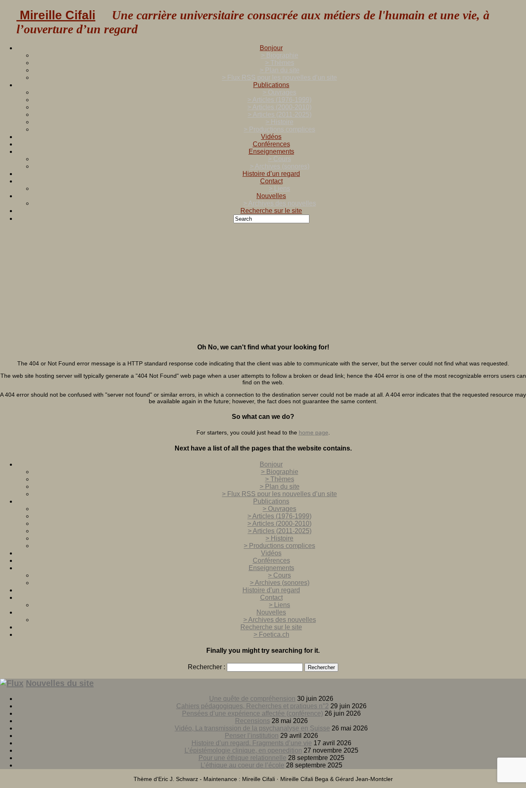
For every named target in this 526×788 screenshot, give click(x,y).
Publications (271, 84)
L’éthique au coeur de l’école (242, 765)
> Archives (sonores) (279, 166)
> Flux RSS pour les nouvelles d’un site (279, 77)
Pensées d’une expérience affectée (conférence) (252, 713)
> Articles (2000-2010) (279, 107)
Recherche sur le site (271, 210)
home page (313, 432)
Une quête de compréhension (252, 698)
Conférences (271, 144)
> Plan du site (280, 70)
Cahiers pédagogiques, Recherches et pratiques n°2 (252, 705)
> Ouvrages (279, 92)
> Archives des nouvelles (279, 203)
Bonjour (271, 47)
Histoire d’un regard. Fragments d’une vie (251, 742)
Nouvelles (271, 195)
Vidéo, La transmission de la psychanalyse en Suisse (252, 728)
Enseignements (271, 151)
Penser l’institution (252, 735)
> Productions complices (279, 129)
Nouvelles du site (60, 683)
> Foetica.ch (271, 634)
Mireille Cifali (55, 15)
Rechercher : (206, 666)
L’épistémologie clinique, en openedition (243, 750)
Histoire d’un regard (271, 173)
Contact (271, 181)
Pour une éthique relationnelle (242, 757)
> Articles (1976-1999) (279, 99)
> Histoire (279, 121)
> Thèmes (279, 62)
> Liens (279, 188)
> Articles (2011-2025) (279, 114)
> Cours (279, 158)
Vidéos (271, 136)
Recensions (252, 720)
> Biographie (279, 55)
